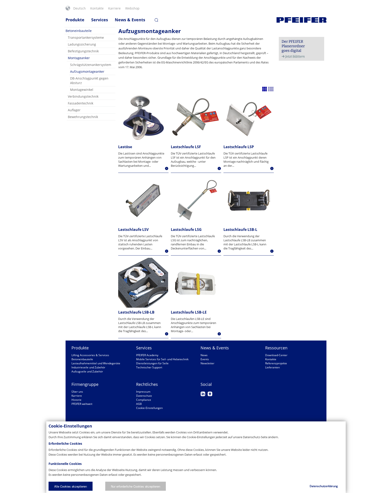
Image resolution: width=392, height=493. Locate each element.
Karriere (114, 8)
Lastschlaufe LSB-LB (136, 312)
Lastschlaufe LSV (133, 229)
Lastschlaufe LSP (238, 146)
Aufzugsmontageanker (87, 71)
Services (99, 19)
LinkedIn (203, 394)
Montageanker (79, 58)
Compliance (143, 400)
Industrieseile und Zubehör (88, 367)
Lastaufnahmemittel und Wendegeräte (95, 363)
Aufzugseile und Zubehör (87, 371)
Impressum (143, 392)
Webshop (132, 8)
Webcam (210, 394)
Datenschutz (144, 396)
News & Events (130, 19)
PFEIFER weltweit (81, 404)
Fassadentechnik (80, 103)
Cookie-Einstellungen (149, 408)
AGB (139, 404)
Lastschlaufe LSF (186, 146)
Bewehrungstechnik (83, 117)
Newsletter (207, 363)
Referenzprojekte (276, 363)
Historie (76, 400)
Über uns (77, 392)
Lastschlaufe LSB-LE (189, 312)
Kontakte (97, 8)
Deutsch (79, 8)
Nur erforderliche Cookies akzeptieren (135, 486)
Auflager (74, 110)
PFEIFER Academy (147, 355)
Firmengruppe (84, 384)
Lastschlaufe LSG (186, 229)
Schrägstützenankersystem (90, 65)
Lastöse (125, 146)
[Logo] (301, 20)
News (204, 355)
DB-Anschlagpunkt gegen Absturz (89, 80)
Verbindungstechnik (83, 96)
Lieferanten (272, 367)
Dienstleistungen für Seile (152, 363)
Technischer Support (149, 367)
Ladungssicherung (82, 44)
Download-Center (276, 355)
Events (205, 359)
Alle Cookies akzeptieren (70, 486)
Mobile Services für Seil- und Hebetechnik (162, 359)
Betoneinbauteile (79, 31)
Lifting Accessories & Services (90, 355)
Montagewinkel (81, 89)
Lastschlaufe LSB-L (240, 229)
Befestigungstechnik (83, 51)
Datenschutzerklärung (324, 486)
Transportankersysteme (86, 37)
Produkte (75, 19)
